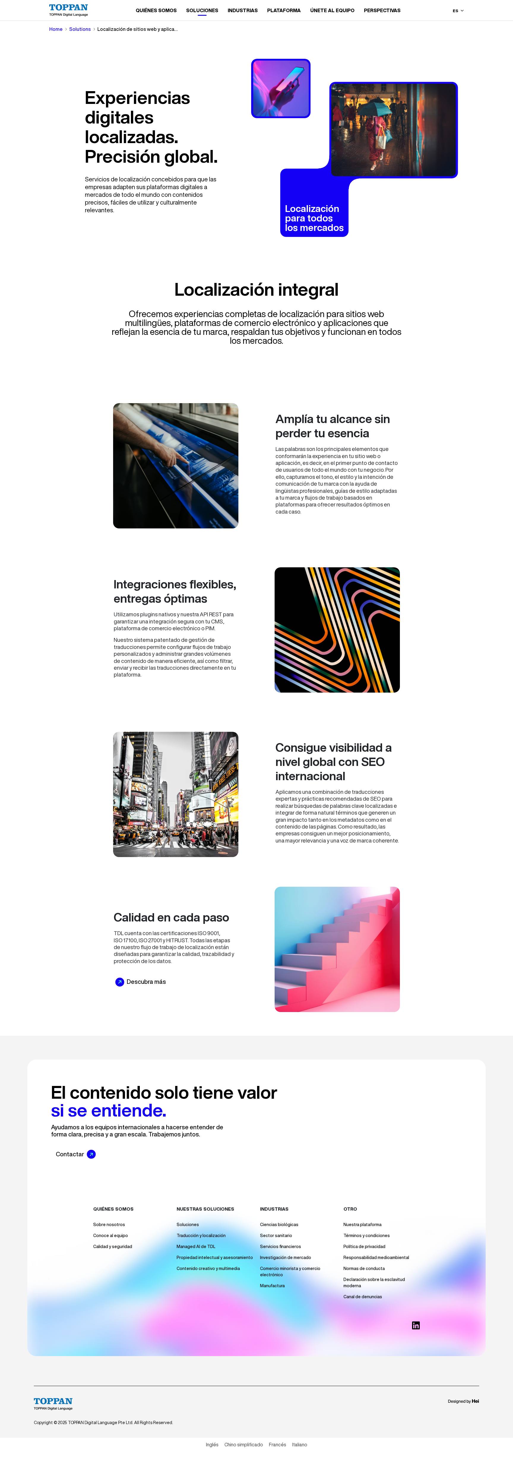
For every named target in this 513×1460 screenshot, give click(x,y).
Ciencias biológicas (279, 1225)
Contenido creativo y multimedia (208, 1268)
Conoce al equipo (110, 1235)
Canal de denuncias (362, 1297)
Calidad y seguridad (112, 1246)
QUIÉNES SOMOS (156, 10)
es (456, 11)
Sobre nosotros (109, 1225)
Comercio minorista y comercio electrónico (290, 1271)
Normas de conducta (364, 1268)
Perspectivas (382, 10)
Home (56, 29)
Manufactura (272, 1286)
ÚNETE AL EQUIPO (332, 10)
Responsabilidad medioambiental (376, 1257)
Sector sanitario (276, 1235)
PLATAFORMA (284, 10)
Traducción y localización (201, 1235)
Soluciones (188, 1225)
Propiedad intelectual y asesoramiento (215, 1257)
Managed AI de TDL (196, 1246)
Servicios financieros (280, 1246)
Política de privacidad (364, 1246)
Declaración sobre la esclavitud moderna (374, 1282)
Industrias (243, 10)
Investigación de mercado (285, 1257)
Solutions (80, 29)
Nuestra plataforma (362, 1225)
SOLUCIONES (202, 10)
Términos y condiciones (366, 1235)
